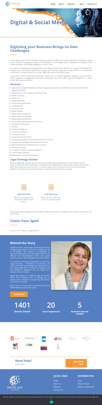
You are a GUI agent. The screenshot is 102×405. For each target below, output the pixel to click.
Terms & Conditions (86, 387)
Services (56, 387)
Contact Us (58, 390)
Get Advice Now (78, 363)
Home (55, 381)
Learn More (19, 294)
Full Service (50, 194)
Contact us (45, 199)
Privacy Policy (84, 384)
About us (57, 384)
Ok (51, 402)
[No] (100, 400)
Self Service (23, 194)
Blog (80, 381)
